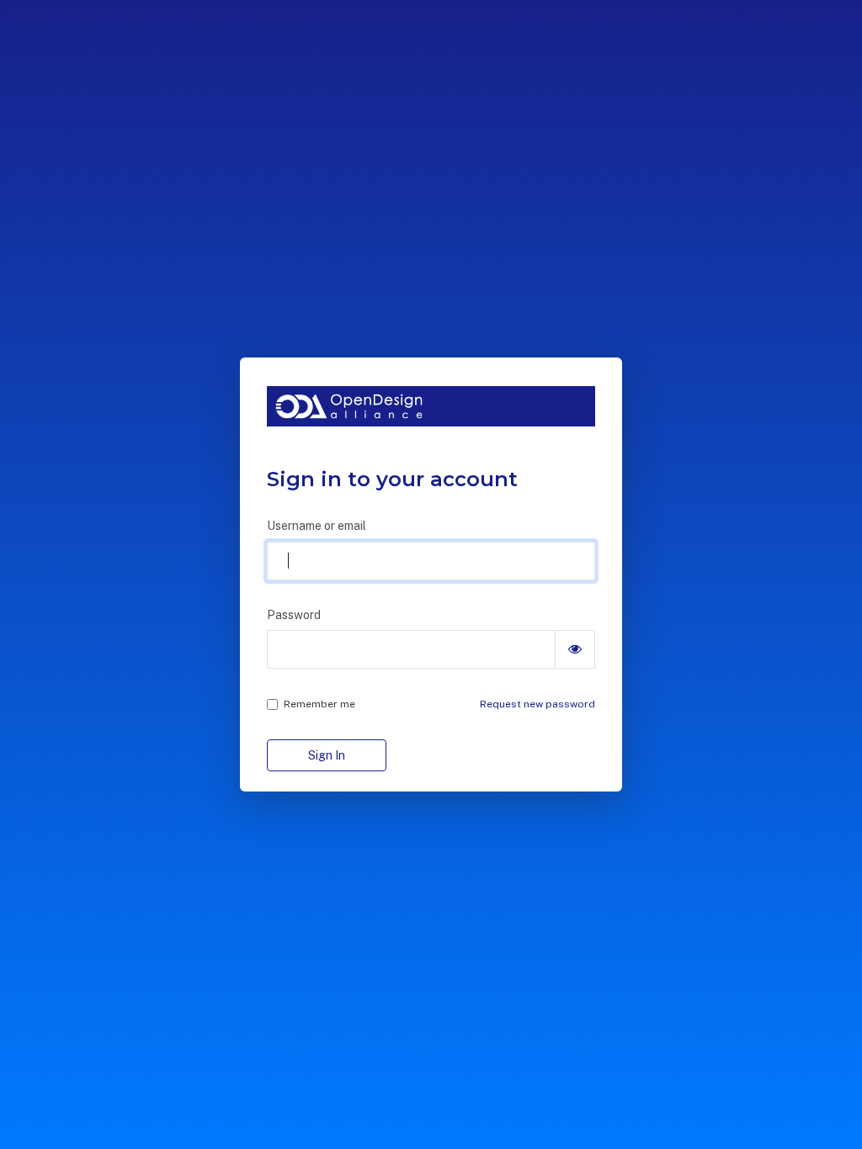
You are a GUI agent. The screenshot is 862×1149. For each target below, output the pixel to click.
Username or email (316, 525)
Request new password (537, 704)
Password (294, 615)
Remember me (319, 704)
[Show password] (575, 649)
